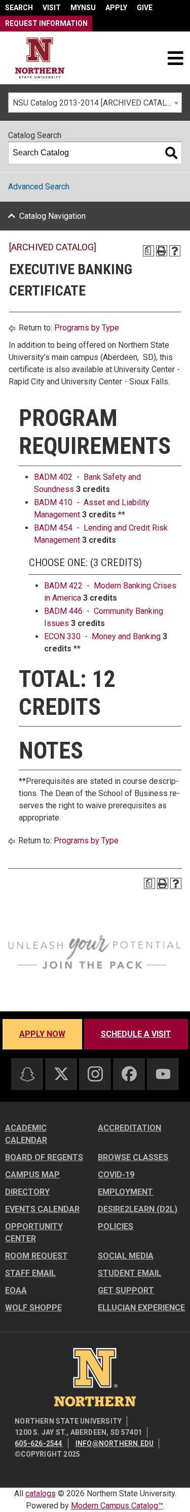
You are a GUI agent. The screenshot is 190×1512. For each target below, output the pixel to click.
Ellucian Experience (141, 1307)
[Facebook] (129, 1073)
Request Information (46, 23)
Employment (125, 1192)
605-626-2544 (38, 1443)
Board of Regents (44, 1157)
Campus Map (32, 1174)
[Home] (40, 58)
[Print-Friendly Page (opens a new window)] (161, 250)
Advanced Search (38, 186)
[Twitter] (61, 1073)
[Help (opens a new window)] (174, 250)
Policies (115, 1226)
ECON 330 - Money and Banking (102, 636)
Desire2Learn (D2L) (137, 1209)
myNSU (83, 8)
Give (145, 8)
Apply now (42, 1034)
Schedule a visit (136, 1034)
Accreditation (129, 1128)
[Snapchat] (27, 1074)
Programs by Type (86, 328)
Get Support (126, 1290)
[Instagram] (95, 1073)
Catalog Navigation (52, 216)
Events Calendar (42, 1209)
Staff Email (30, 1273)
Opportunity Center (34, 1232)
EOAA (16, 1290)
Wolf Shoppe (33, 1307)
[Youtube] (163, 1074)
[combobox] (95, 102)
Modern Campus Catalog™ (117, 1505)
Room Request (36, 1256)
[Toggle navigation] (175, 58)
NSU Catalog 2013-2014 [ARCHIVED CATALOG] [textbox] (96, 103)
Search (19, 8)
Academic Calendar (26, 1134)
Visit (52, 8)
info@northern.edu (114, 1443)
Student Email (129, 1273)
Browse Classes (133, 1157)
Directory (27, 1192)
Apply (116, 8)
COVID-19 (116, 1174)
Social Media (126, 1256)
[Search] (171, 153)
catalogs (40, 1493)
